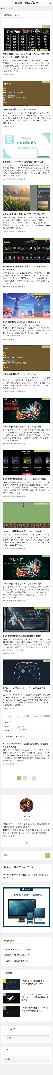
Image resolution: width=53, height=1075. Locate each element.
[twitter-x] (26, 842)
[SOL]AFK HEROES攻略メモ (16, 961)
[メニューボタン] (3, 3)
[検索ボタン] (50, 3)
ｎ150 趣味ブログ (26, 3)
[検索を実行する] (47, 855)
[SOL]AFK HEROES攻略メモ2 (16, 955)
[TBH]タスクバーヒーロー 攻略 (17, 949)
